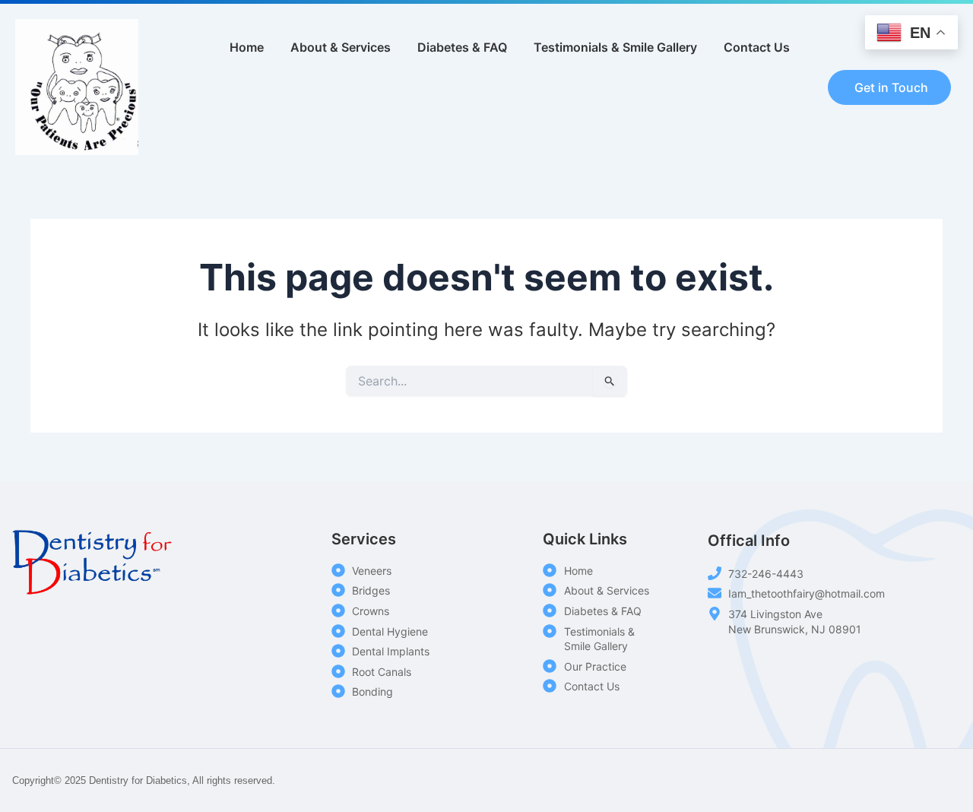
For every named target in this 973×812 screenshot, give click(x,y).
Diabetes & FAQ (462, 47)
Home (247, 47)
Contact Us (757, 47)
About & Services (340, 47)
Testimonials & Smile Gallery (615, 47)
